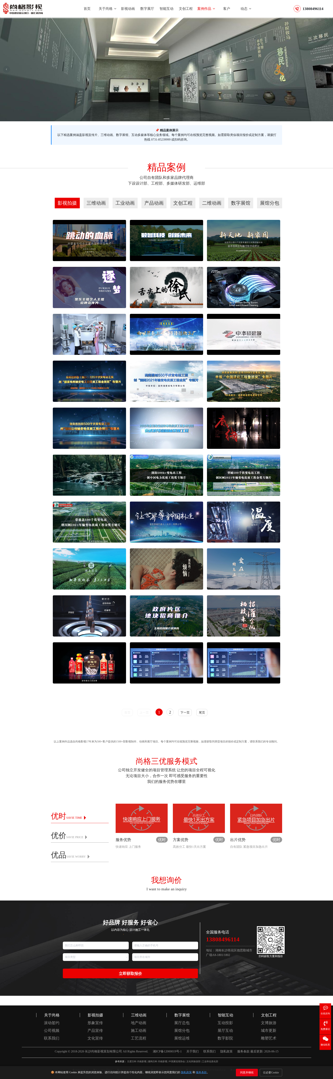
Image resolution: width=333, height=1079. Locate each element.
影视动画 (128, 9)
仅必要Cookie (271, 1072)
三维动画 (138, 1015)
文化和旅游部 (193, 1061)
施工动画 (138, 1030)
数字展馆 (182, 1015)
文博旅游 (268, 1023)
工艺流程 (138, 1038)
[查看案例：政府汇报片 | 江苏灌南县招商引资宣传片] (243, 615)
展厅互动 (225, 1030)
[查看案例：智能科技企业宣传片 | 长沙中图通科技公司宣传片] (166, 240)
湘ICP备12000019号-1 (167, 1051)
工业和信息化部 (210, 1061)
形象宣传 (95, 1023)
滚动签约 (51, 1023)
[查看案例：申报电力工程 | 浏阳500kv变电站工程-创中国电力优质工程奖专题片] (166, 474)
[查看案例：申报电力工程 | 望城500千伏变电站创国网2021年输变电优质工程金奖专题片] (243, 474)
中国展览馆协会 (177, 1061)
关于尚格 (106, 9)
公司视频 (51, 1030)
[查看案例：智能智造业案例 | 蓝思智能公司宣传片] (166, 521)
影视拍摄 (95, 1015)
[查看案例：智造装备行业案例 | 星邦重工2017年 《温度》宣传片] (243, 521)
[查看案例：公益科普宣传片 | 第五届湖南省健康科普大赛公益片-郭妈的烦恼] (166, 568)
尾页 (202, 712)
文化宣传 (95, 1038)
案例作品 (204, 9)
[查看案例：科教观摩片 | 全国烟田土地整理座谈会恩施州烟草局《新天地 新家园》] (243, 240)
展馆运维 (182, 1038)
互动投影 (225, 1023)
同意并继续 (247, 1072)
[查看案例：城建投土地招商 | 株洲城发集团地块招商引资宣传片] (166, 615)
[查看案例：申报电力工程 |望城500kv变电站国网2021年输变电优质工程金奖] (166, 381)
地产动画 (138, 1023)
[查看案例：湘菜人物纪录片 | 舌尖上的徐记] (166, 287)
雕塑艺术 (268, 1038)
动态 (244, 9)
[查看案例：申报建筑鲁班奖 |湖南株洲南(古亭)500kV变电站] (243, 381)
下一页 (185, 712)
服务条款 (201, 1072)
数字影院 (225, 1038)
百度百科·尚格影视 (136, 1061)
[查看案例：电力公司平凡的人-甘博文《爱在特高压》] (243, 568)
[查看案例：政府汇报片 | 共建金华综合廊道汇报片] (89, 240)
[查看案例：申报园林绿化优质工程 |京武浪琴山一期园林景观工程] (166, 428)
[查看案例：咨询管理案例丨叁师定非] (243, 428)
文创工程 (186, 9)
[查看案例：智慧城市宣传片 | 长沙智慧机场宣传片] (166, 662)
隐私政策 (186, 1072)
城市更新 (268, 1030)
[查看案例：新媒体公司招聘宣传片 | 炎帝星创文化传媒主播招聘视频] (89, 287)
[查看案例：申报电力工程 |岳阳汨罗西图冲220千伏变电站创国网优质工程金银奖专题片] (89, 381)
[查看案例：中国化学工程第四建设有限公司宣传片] (166, 334)
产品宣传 (95, 1030)
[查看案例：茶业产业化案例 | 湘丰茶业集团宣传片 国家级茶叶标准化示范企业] (89, 568)
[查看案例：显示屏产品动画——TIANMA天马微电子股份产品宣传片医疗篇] (89, 334)
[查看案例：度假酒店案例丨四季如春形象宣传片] (89, 474)
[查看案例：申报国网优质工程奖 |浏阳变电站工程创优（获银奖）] (89, 428)
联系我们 (51, 1038)
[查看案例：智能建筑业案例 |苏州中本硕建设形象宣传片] (243, 334)
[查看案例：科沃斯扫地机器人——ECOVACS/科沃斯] (243, 287)
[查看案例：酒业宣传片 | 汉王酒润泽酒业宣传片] (89, 662)
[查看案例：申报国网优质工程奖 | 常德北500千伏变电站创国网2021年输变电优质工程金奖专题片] (89, 521)
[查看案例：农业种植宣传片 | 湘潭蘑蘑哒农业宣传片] (243, 662)
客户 (226, 9)
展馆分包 (182, 1030)
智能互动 (166, 9)
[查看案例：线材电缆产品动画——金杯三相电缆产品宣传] (89, 615)
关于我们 (192, 1051)
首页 (87, 9)
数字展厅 (147, 9)
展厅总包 (182, 1023)
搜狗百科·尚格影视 (157, 1061)
